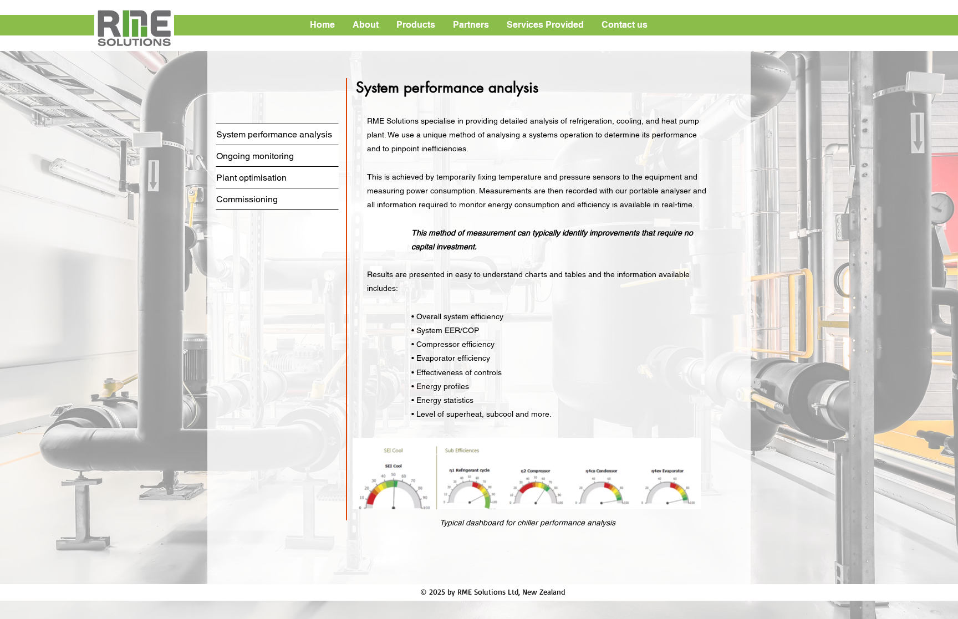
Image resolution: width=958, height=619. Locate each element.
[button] (366, 25)
